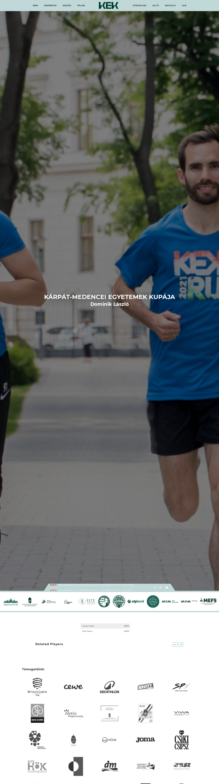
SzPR (126, 626)
